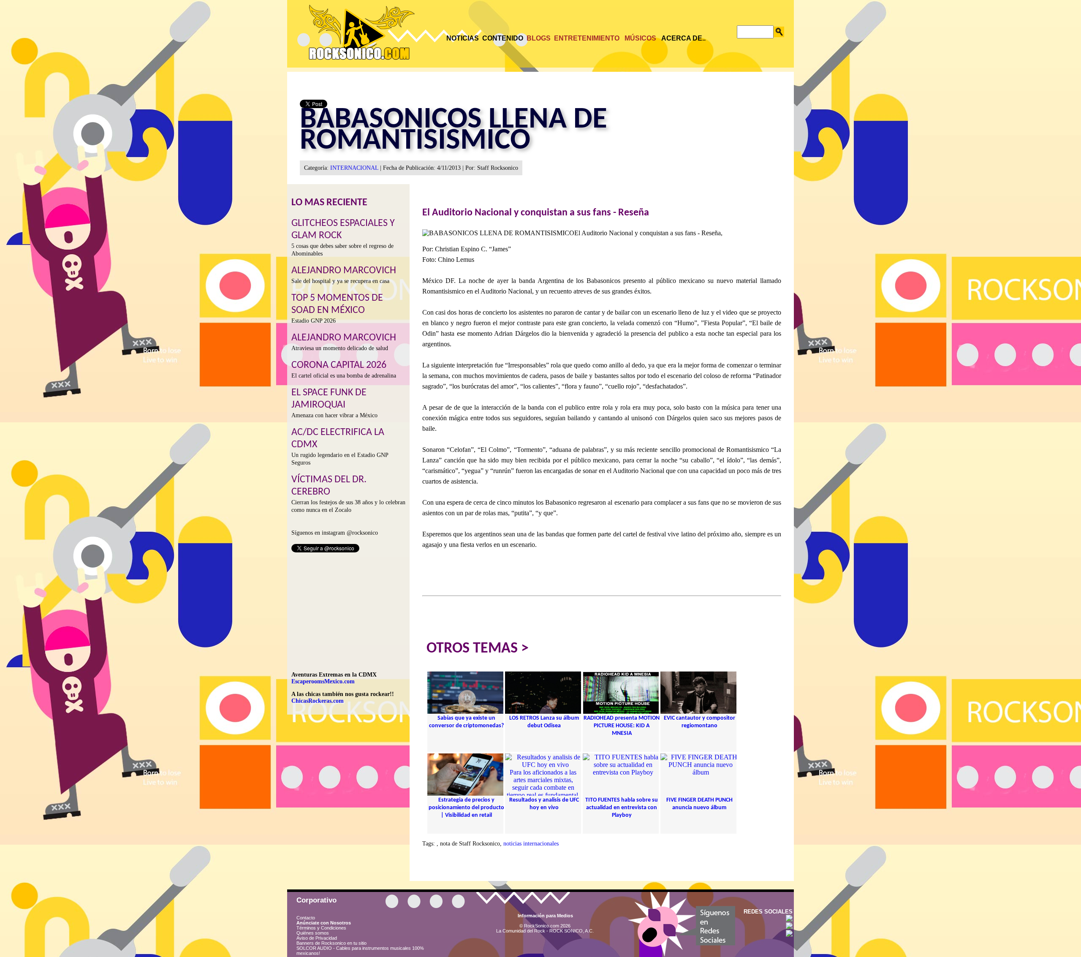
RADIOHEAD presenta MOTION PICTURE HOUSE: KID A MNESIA (622, 726)
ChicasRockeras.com (317, 701)
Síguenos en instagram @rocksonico (334, 533)
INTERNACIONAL (354, 168)
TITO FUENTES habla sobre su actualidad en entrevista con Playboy (621, 807)
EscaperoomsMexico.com (323, 681)
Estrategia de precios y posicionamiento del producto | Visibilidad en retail (466, 807)
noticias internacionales (531, 843)
